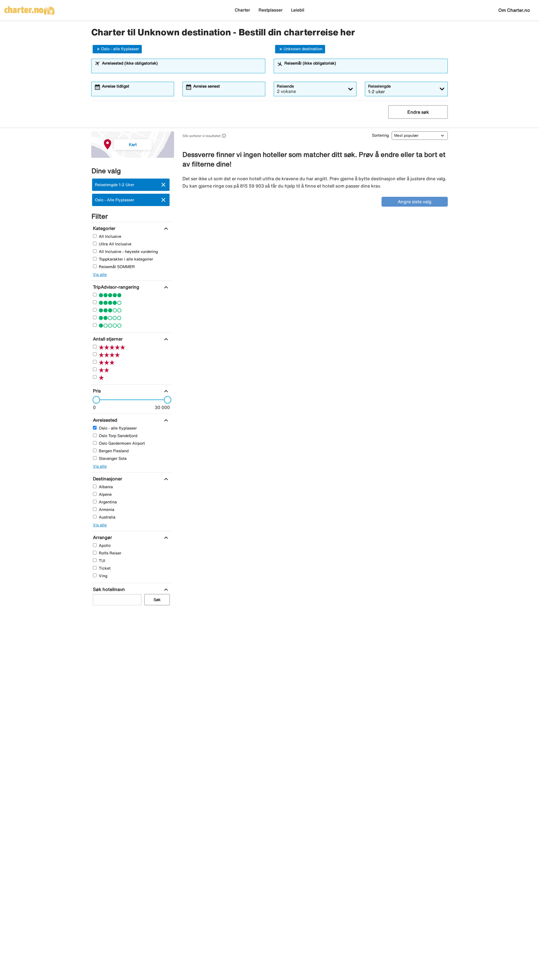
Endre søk (418, 112)
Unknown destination (303, 49)
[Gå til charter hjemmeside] (29, 8)
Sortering (380, 135)
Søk (157, 600)
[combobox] (182, 68)
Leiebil (297, 10)
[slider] (95, 400)
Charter (242, 10)
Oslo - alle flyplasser (120, 49)
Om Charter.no (514, 10)
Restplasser (271, 10)
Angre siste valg (414, 201)
